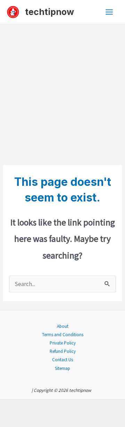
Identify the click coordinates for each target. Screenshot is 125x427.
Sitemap (62, 368)
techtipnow (49, 12)
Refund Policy (63, 351)
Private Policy (63, 343)
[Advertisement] (62, 90)
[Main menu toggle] (109, 12)
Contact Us (62, 360)
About (62, 326)
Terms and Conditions (62, 335)
